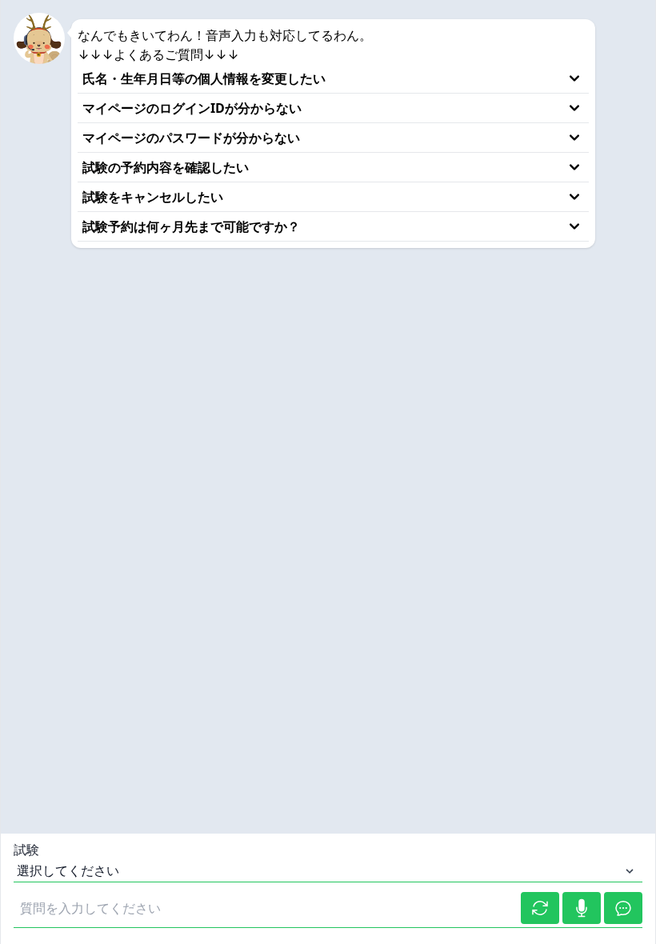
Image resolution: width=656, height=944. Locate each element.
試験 (27, 849)
